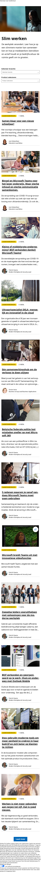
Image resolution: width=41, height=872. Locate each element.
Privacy (38, 868)
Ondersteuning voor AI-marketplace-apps (25, 858)
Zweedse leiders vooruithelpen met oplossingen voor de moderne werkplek (19, 615)
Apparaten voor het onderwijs (14, 850)
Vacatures (18, 861)
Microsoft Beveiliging (12, 854)
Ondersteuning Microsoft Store (25, 846)
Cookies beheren (4, 869)
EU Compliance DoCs (9, 871)
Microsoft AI (3, 854)
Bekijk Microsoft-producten (21, 845)
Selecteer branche (8, 69)
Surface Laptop (10, 843)
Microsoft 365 (10, 845)
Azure (20, 854)
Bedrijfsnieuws (34, 861)
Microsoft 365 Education (6, 851)
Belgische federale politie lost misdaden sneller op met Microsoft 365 (20, 432)
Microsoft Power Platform (31, 859)
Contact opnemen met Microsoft (26, 868)
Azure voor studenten (30, 853)
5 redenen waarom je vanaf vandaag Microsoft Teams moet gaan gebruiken (20, 495)
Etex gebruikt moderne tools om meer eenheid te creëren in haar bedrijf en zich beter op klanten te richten (20, 742)
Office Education (18, 851)
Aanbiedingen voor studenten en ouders (13, 853)
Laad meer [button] (20, 839)
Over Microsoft (25, 861)
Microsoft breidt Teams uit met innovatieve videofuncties (19, 556)
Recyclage (18, 848)
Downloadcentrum (12, 846)
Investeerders (13, 862)
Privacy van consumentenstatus (8, 868)
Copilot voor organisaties (22, 843)
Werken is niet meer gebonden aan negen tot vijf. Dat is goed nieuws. (19, 806)
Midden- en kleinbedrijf (26, 856)
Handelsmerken (26, 869)
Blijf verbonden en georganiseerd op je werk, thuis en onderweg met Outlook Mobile (20, 678)
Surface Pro (3, 843)
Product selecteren (8, 77)
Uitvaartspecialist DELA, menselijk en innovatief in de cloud (20, 311)
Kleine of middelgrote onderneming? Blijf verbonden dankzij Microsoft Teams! (19, 249)
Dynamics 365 (26, 854)
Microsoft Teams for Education (30, 850)
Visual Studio (11, 861)
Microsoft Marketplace (18, 859)
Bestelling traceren (9, 848)
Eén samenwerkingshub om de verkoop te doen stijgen (19, 371)
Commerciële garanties (27, 848)
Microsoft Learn (10, 858)
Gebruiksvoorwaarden (15, 869)
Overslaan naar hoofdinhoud (8, 1)
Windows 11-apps (34, 845)
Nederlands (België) (5, 864)
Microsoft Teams (15, 856)
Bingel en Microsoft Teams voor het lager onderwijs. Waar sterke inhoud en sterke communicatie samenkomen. (20, 185)
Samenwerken (9, 116)
